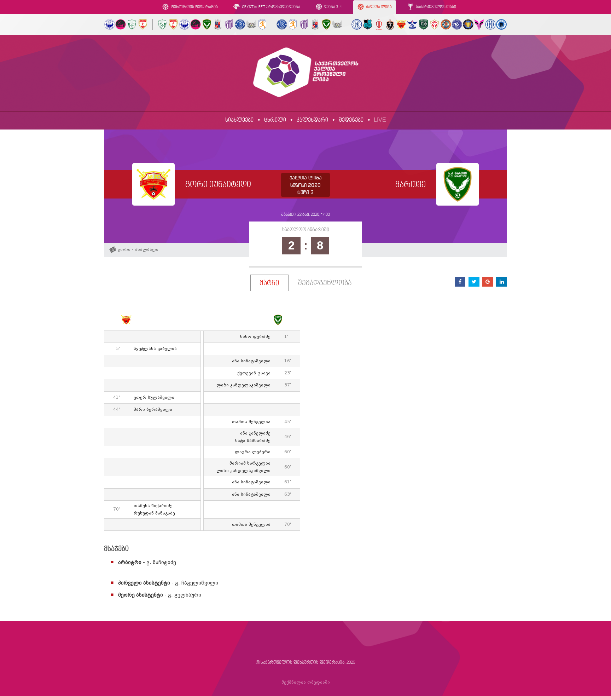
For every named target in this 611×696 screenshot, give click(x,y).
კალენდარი (312, 120)
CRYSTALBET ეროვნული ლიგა (270, 7)
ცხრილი (275, 120)
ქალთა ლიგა (378, 7)
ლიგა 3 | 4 (333, 7)
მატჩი (269, 283)
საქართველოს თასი (435, 7)
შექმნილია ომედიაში (305, 682)
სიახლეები (239, 120)
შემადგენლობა (324, 283)
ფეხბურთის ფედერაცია (194, 7)
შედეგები (351, 120)
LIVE (380, 120)
